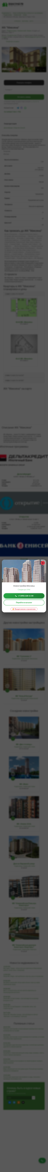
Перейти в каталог (24, 602)
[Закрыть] (43, 563)
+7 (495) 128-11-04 (25, 596)
